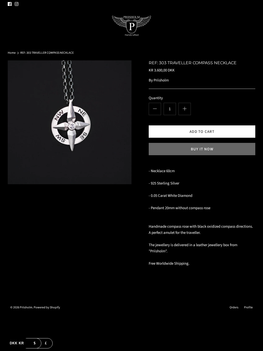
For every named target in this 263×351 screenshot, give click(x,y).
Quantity (156, 98)
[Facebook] (10, 4)
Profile (248, 307)
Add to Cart (202, 131)
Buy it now (202, 149)
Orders (234, 307)
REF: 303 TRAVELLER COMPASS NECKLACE (47, 53)
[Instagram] (16, 4)
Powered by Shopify (47, 307)
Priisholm (161, 80)
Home (12, 53)
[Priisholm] (131, 26)
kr (17, 343)
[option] (70, 122)
